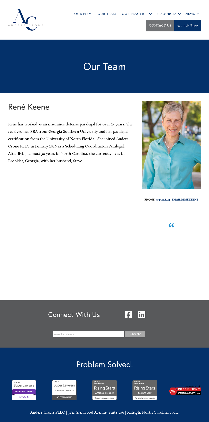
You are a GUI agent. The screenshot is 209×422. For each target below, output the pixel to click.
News (190, 14)
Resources (166, 14)
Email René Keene (185, 199)
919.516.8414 (163, 199)
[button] (150, 14)
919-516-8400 (187, 25)
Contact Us (160, 25)
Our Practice (135, 14)
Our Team (107, 14)
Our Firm (83, 14)
